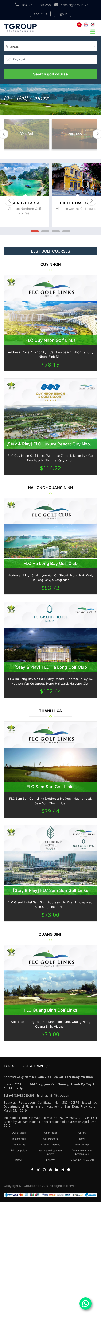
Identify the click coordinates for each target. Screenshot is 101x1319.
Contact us (19, 1144)
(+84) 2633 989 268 (21, 1095)
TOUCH (19, 1159)
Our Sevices (19, 1132)
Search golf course (50, 74)
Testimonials (19, 1138)
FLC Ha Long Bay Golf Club (50, 563)
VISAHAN (88, 1159)
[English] (86, 24)
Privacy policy (19, 1150)
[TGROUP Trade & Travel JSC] (50, 1195)
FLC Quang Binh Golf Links (50, 1010)
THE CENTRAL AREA (76, 203)
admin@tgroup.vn (74, 5)
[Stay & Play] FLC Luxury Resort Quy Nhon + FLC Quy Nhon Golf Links (50, 443)
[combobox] (50, 46)
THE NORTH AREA (24, 203)
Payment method (50, 1144)
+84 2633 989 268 (36, 5)
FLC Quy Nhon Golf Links (50, 340)
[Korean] (92, 24)
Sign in (62, 14)
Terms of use (82, 1144)
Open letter (50, 1132)
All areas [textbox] (12, 46)
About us (40, 14)
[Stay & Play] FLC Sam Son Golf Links (50, 890)
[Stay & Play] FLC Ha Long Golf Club (50, 667)
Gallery (82, 1132)
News (82, 1138)
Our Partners (50, 1138)
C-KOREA (75, 1159)
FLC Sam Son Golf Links (51, 786)
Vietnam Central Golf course (76, 209)
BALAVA (50, 1159)
